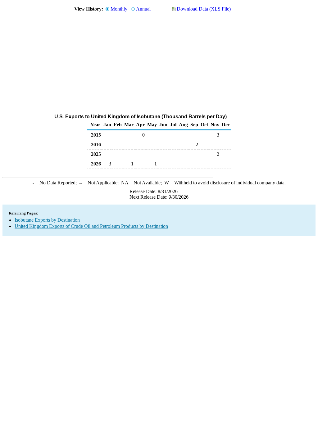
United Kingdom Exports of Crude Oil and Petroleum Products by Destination (91, 226)
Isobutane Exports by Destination (47, 220)
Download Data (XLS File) (204, 8)
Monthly (119, 8)
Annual (143, 8)
